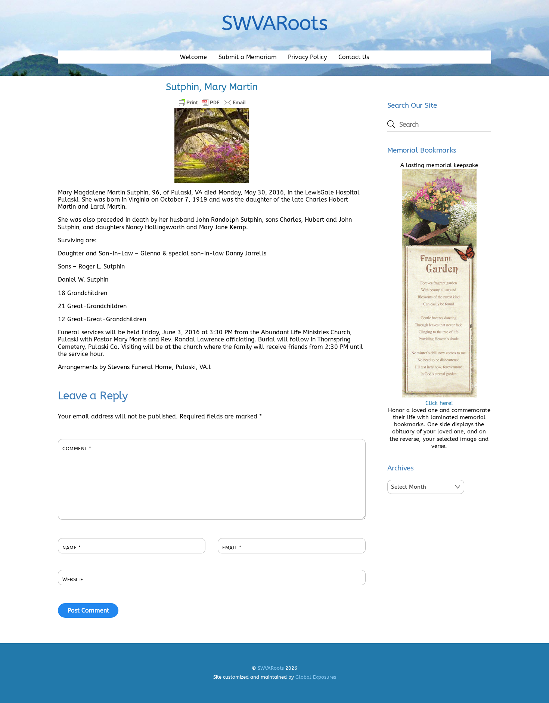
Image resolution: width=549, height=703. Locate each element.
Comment (77, 448)
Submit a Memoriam (247, 57)
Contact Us (353, 57)
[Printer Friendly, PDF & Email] (212, 102)
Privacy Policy (307, 57)
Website (72, 579)
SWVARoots (271, 668)
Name (71, 547)
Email (232, 547)
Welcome (193, 57)
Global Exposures (315, 677)
